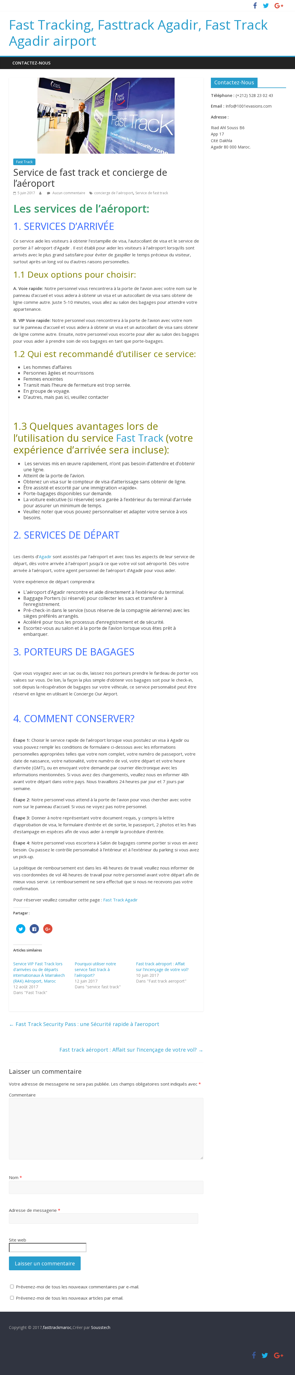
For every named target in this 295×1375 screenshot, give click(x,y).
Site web (17, 1240)
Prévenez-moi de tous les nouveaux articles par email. (69, 1298)
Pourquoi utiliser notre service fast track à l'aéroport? (95, 969)
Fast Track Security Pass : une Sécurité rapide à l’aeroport (84, 1024)
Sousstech (100, 1327)
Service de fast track (151, 192)
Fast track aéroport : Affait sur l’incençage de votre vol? (131, 1049)
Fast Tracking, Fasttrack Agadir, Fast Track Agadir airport (138, 32)
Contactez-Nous (31, 63)
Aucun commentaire (68, 192)
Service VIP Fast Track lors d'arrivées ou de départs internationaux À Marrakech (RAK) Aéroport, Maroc (39, 972)
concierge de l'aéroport (113, 192)
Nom (15, 1177)
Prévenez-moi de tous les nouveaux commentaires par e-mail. (77, 1287)
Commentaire (22, 1095)
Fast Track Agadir (121, 900)
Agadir (46, 556)
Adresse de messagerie (34, 1210)
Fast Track (24, 161)
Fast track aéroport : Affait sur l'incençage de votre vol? (162, 966)
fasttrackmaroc (57, 1327)
